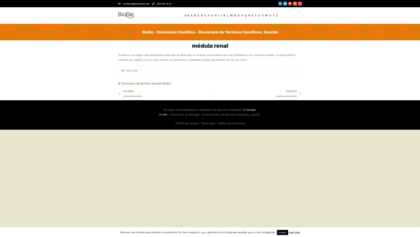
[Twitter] (285, 4)
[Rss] (295, 4)
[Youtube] (290, 4)
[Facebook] (280, 4)
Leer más (294, 232)
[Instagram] (300, 4)
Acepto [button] (282, 232)
